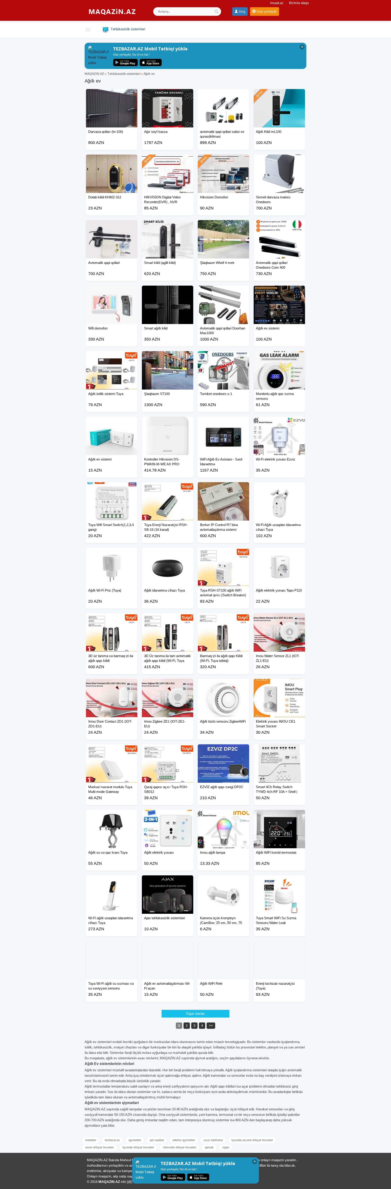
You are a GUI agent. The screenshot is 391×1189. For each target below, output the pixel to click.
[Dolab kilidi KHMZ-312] (111, 160)
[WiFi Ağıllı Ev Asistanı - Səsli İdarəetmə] (223, 422)
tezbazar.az (112, 1140)
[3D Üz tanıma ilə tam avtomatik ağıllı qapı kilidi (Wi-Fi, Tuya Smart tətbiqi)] (167, 619)
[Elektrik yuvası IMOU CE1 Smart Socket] (279, 684)
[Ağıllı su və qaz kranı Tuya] (111, 815)
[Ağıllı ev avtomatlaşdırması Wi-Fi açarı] (167, 946)
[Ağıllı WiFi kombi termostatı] (279, 815)
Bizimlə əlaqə (299, 3)
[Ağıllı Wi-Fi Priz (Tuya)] (111, 553)
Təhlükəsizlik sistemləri (123, 73)
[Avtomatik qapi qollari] (111, 225)
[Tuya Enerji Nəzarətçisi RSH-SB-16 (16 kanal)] (167, 487)
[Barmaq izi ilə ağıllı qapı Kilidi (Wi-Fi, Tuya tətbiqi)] (223, 619)
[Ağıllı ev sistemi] (279, 291)
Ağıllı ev (149, 73)
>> (211, 1025)
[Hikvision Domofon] (223, 160)
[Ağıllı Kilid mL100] (279, 94)
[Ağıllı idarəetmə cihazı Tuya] (167, 553)
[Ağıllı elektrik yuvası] (167, 815)
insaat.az (277, 3)
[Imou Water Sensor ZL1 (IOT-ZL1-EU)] (279, 619)
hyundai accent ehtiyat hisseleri (252, 1140)
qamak (209, 1147)
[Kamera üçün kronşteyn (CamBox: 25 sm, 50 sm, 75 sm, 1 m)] (223, 881)
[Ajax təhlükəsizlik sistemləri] (167, 881)
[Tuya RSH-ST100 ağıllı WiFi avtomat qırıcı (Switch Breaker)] (223, 553)
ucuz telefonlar (213, 1140)
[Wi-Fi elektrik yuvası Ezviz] (279, 422)
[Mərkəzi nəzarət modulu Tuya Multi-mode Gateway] (111, 750)
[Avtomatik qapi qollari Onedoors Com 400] (279, 225)
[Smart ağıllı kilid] (167, 291)
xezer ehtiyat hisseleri (99, 1147)
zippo (225, 1147)
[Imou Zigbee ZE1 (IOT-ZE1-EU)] (167, 684)
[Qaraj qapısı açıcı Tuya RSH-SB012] (167, 750)
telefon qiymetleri (184, 1140)
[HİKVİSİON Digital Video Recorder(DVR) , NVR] (167, 160)
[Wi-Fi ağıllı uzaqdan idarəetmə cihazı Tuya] (111, 881)
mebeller (90, 1140)
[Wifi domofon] (111, 291)
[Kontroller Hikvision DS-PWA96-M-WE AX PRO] (167, 422)
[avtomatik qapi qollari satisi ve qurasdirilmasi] (223, 94)
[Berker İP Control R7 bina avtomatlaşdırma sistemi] (223, 487)
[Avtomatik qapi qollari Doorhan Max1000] (223, 291)
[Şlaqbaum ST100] (167, 356)
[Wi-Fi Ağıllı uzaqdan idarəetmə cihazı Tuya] (279, 487)
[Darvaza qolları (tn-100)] (111, 94)
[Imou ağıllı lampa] (223, 815)
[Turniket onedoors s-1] (223, 356)
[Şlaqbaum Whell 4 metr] (223, 225)
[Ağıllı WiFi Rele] (223, 946)
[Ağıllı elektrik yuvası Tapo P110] (279, 553)
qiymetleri (135, 1140)
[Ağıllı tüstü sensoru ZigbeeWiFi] (223, 684)
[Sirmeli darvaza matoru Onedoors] (279, 160)
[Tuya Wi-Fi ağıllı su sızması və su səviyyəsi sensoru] (111, 946)
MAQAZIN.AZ (94, 73)
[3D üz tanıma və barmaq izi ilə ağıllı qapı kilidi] (111, 619)
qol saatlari (157, 1140)
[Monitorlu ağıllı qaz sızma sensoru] (279, 356)
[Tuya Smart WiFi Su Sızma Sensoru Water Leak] (279, 881)
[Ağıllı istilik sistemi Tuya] (111, 356)
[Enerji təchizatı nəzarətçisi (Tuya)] (279, 946)
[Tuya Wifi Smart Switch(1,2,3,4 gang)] (111, 487)
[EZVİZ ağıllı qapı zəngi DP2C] (223, 750)
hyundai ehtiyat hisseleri (138, 1147)
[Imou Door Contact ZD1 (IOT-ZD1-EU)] (111, 684)
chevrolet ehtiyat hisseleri (179, 1147)
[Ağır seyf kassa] (167, 94)
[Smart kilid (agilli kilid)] (167, 225)
